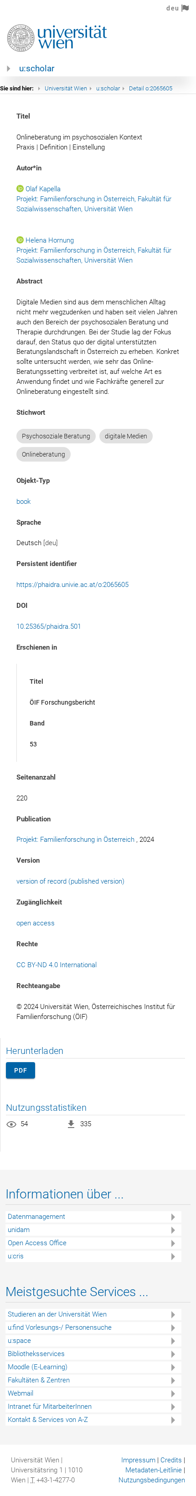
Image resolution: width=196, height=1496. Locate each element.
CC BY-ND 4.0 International (56, 965)
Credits (171, 1460)
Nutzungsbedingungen (152, 1480)
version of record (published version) (70, 881)
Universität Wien (66, 88)
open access (35, 923)
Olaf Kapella (43, 189)
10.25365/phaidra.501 (48, 626)
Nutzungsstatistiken (46, 1107)
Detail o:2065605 (150, 88)
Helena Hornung (50, 240)
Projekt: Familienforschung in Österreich (75, 839)
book (23, 501)
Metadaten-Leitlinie (153, 1470)
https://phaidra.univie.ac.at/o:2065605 (72, 585)
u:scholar (36, 69)
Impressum (138, 1460)
